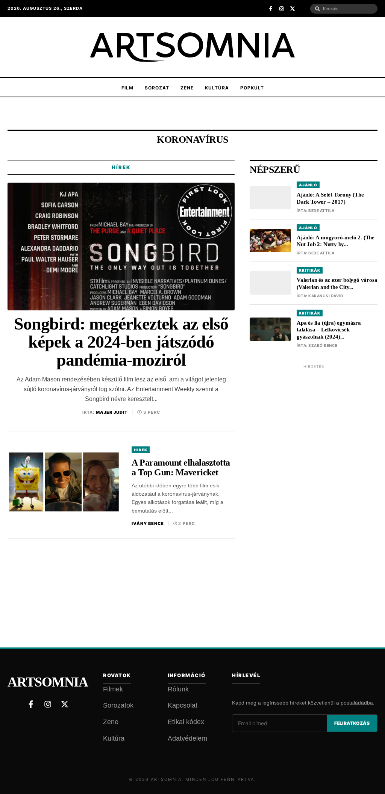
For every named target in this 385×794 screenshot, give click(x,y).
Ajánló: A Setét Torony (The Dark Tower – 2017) (330, 198)
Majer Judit (112, 412)
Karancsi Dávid (325, 295)
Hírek (121, 167)
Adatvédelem (187, 738)
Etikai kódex (186, 722)
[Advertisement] (313, 486)
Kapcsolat (182, 705)
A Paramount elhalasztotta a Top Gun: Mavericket (181, 467)
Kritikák (309, 270)
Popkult (252, 88)
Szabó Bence (323, 345)
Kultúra (217, 88)
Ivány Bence (148, 523)
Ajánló (308, 185)
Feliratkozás (352, 723)
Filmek (113, 689)
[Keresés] (317, 8)
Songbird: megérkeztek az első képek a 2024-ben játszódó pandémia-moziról (121, 342)
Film (127, 88)
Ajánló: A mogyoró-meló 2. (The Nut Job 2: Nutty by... (335, 241)
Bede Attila (321, 210)
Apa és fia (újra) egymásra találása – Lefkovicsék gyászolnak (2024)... (329, 330)
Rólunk (178, 689)
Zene (187, 88)
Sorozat (157, 88)
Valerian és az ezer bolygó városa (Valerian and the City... (337, 283)
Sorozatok (118, 705)
